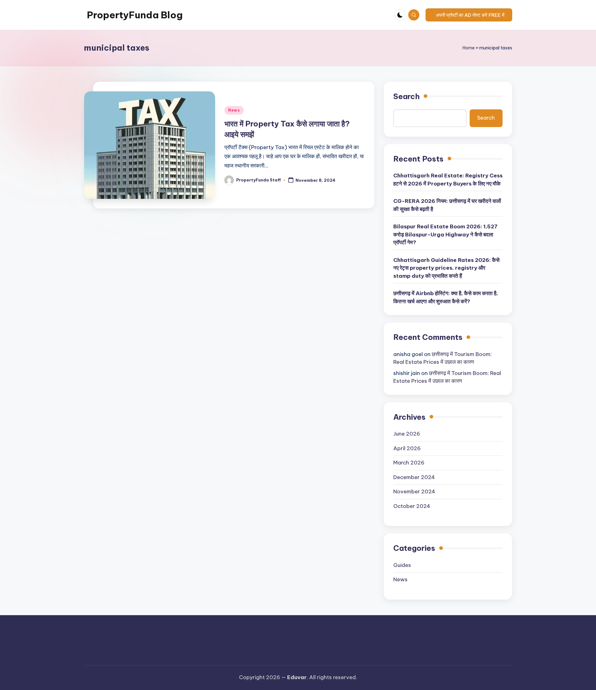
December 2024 (414, 477)
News (234, 110)
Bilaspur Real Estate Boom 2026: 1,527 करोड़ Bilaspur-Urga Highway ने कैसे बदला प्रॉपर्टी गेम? (445, 234)
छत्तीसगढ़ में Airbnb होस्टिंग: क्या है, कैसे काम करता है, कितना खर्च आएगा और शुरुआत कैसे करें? (445, 297)
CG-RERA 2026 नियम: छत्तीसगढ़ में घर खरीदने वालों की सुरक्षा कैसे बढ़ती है (447, 205)
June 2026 (406, 433)
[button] (469, 14)
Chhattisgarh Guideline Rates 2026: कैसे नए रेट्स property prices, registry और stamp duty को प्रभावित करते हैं (446, 268)
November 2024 (414, 491)
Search (406, 96)
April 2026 (407, 448)
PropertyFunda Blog (135, 15)
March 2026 (408, 462)
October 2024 (411, 506)
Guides (402, 565)
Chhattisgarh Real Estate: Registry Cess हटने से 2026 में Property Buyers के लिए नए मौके (448, 179)
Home (469, 48)
